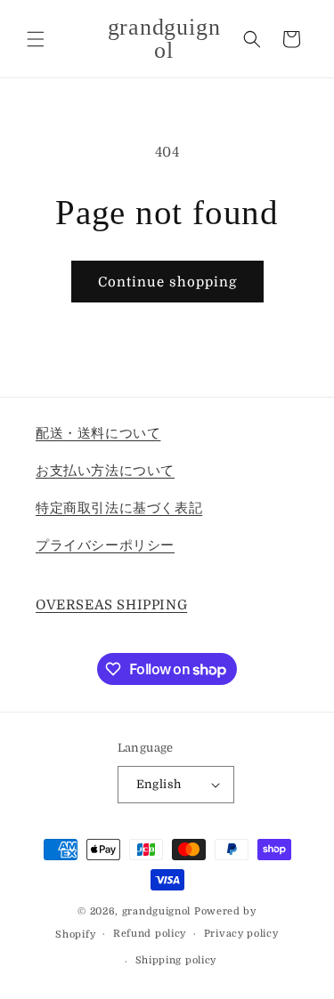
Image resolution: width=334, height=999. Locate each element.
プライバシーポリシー (105, 545)
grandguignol (156, 911)
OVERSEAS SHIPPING (111, 605)
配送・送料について (98, 433)
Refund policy (149, 933)
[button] (35, 39)
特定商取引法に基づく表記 (119, 508)
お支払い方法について (105, 471)
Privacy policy (241, 933)
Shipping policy (176, 960)
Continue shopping (167, 282)
